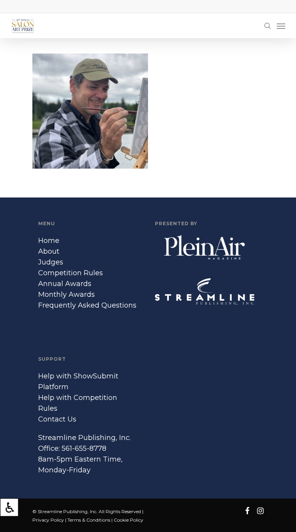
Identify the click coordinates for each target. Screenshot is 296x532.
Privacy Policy (48, 520)
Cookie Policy (128, 520)
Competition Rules (70, 273)
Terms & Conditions (88, 520)
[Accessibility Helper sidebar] (9, 507)
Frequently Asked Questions (87, 305)
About (48, 251)
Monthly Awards (66, 294)
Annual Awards (64, 283)
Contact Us (57, 419)
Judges (50, 262)
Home (48, 240)
